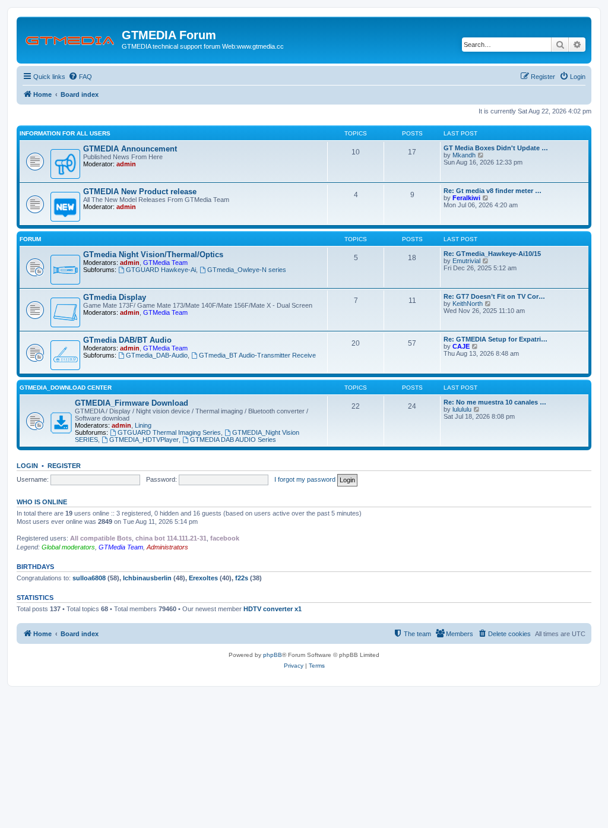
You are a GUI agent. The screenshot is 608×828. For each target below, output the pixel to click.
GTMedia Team (165, 262)
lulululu (461, 409)
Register (64, 465)
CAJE (461, 346)
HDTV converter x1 (272, 608)
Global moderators (68, 547)
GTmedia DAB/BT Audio (127, 340)
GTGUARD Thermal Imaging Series (169, 432)
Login (27, 465)
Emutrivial (466, 260)
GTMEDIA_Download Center (66, 387)
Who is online (42, 501)
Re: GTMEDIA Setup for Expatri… (495, 339)
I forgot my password (304, 479)
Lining (143, 425)
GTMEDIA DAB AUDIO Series (233, 439)
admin (126, 164)
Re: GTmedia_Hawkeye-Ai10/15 (492, 253)
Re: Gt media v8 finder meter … (493, 190)
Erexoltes (203, 578)
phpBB (272, 655)
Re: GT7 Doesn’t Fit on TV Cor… (494, 296)
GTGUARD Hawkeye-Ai (161, 269)
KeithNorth (467, 303)
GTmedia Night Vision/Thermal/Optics (153, 254)
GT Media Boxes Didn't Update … (496, 147)
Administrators (167, 547)
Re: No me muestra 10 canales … (495, 402)
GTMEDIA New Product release (140, 191)
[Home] (71, 39)
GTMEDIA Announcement (130, 148)
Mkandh (464, 155)
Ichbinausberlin (147, 578)
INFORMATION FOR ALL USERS (65, 133)
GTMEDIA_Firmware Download (131, 403)
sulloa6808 (89, 578)
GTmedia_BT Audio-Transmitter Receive (257, 355)
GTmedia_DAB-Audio (157, 355)
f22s (241, 578)
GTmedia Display (114, 297)
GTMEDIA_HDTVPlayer (144, 439)
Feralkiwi (466, 197)
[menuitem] (80, 76)
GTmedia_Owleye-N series (246, 269)
